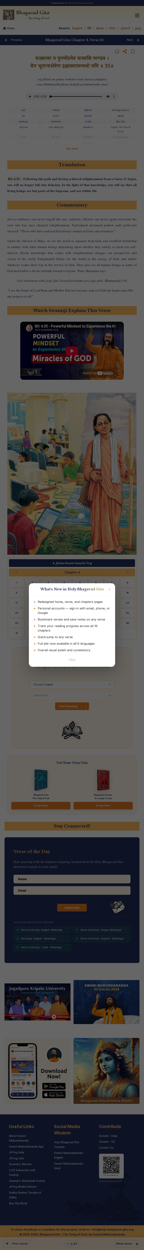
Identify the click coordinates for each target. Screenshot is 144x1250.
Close (72, 659)
